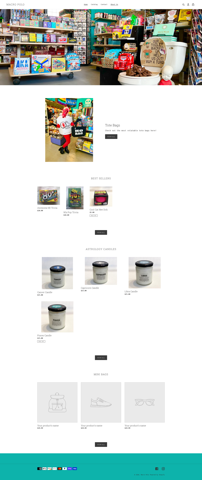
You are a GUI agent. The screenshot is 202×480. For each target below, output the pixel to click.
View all (101, 232)
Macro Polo (15, 4)
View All (111, 137)
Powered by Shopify (157, 475)
